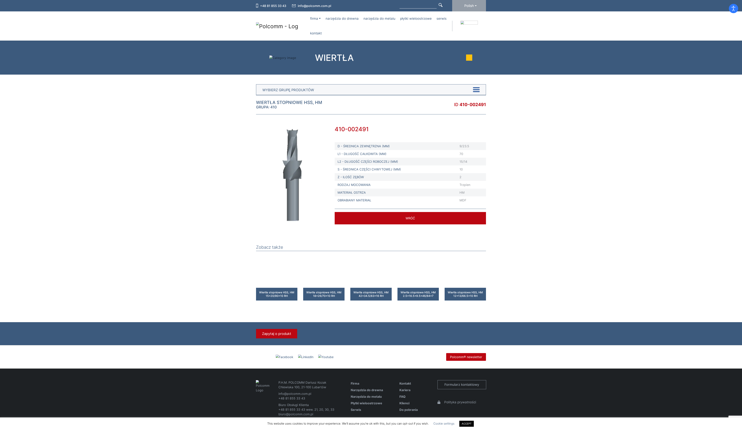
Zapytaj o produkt (276, 334)
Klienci (404, 403)
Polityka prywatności (460, 402)
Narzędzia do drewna (342, 18)
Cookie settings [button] (443, 423)
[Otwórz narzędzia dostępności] (733, 8)
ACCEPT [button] (466, 423)
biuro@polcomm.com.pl (295, 414)
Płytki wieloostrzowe (416, 18)
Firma (355, 383)
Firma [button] (314, 18)
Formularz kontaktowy (461, 385)
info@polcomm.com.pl (314, 6)
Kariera (404, 390)
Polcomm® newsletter (466, 357)
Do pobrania (408, 410)
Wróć (410, 218)
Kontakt (316, 33)
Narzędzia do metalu (379, 18)
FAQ (402, 396)
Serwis (442, 18)
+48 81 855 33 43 (273, 6)
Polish (469, 6)
